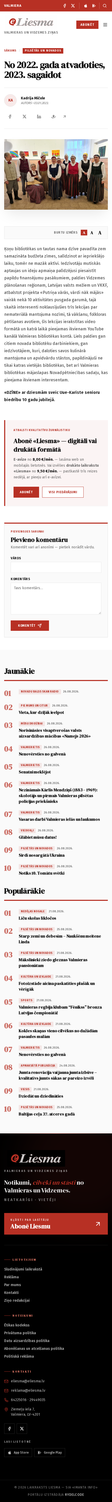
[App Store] (86, 6)
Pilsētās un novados (43, 50)
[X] (73, 6)
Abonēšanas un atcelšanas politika (34, 1348)
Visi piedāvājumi (63, 492)
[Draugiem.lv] (53, 116)
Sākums (10, 50)
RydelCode (74, 1495)
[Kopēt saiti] (65, 116)
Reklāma (11, 1277)
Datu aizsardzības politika (26, 1341)
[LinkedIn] (39, 116)
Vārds (16, 558)
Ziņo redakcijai (17, 1300)
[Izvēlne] (105, 24)
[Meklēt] (103, 6)
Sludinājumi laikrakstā (23, 1269)
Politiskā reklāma (19, 1356)
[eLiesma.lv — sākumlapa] (31, 22)
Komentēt (26, 625)
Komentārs (20, 579)
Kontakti (11, 1293)
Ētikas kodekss (16, 1325)
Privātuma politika (20, 1333)
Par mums (12, 1285)
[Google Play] (94, 6)
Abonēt (87, 25)
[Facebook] (64, 6)
